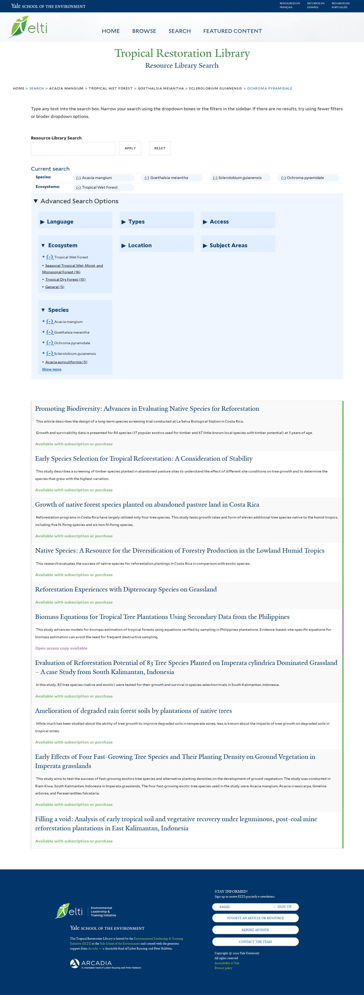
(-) (79, 178)
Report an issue (255, 930)
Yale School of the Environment (24, 6)
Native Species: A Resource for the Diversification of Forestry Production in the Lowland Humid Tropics (180, 550)
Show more (51, 369)
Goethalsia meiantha (161, 88)
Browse (144, 31)
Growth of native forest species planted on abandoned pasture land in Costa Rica (147, 504)
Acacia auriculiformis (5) (66, 362)
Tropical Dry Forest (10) (65, 279)
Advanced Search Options (79, 201)
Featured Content (232, 31)
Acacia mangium (66, 88)
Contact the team (255, 942)
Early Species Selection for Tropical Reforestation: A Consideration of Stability (144, 458)
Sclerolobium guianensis (215, 88)
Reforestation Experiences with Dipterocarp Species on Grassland (126, 589)
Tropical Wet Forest (111, 88)
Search (180, 31)
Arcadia (93, 948)
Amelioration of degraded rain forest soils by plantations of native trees (133, 710)
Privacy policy (223, 968)
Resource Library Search (56, 138)
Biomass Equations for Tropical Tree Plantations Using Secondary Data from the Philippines (162, 616)
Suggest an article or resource (255, 918)
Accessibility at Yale (227, 963)
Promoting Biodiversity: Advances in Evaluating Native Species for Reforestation (147, 408)
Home (111, 31)
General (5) (54, 287)
